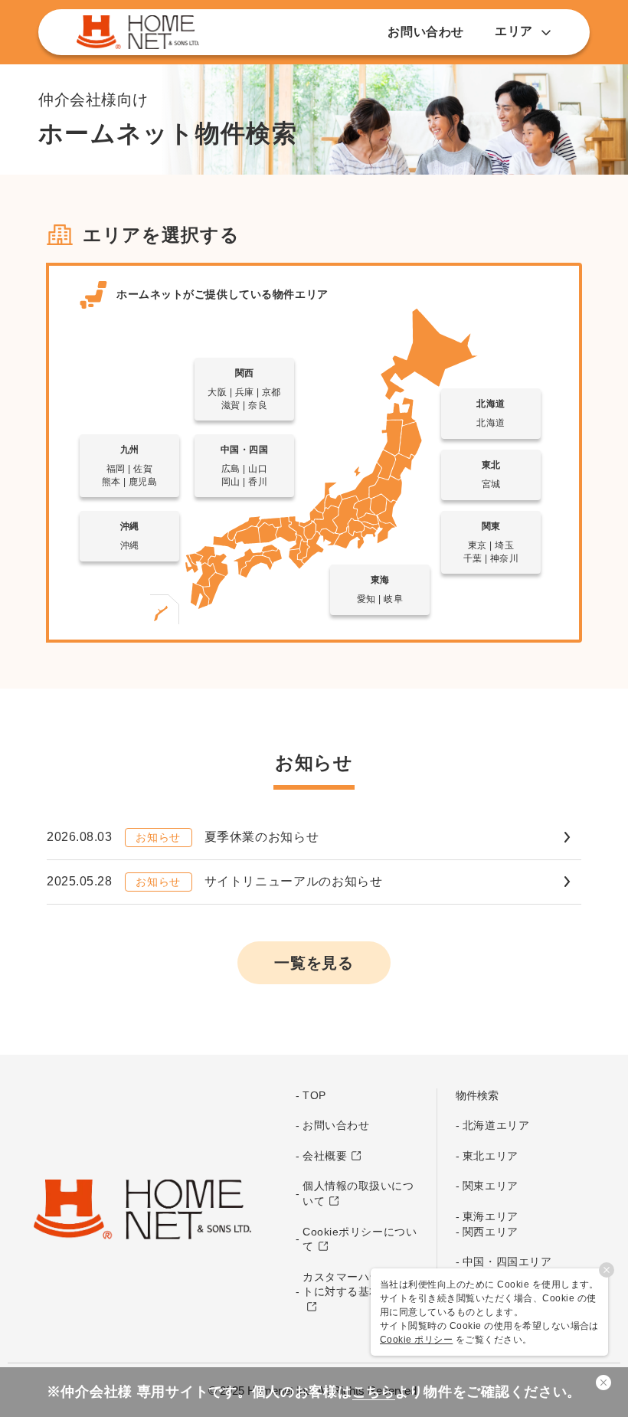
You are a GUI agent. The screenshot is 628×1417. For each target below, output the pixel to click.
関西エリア (490, 1232)
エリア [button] (514, 31)
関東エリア (490, 1186)
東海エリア (490, 1216)
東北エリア (490, 1156)
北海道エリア (496, 1125)
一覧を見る (314, 962)
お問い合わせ (426, 31)
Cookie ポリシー (416, 1339)
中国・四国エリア (507, 1261)
